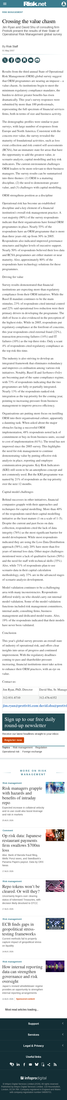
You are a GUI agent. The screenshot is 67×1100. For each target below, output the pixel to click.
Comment (8, 830)
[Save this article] (24, 60)
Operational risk (10, 751)
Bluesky (37, 1064)
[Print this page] (37, 60)
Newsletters (30, 1064)
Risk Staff (12, 46)
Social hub (49, 1064)
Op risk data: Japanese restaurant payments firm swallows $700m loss (21, 842)
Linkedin (18, 1064)
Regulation (41, 747)
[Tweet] (5, 60)
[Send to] (31, 60)
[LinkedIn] (18, 60)
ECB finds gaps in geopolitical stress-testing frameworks (19, 929)
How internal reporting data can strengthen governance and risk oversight (22, 974)
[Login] (63, 4)
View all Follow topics (12, 1064)
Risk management (12, 12)
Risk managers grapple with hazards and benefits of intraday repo (22, 795)
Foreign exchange (32, 751)
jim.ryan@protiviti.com (20, 705)
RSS (55, 1064)
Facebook (24, 1064)
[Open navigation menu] (3, 4)
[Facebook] (11, 60)
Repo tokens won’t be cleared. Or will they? (21, 888)
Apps (43, 1064)
